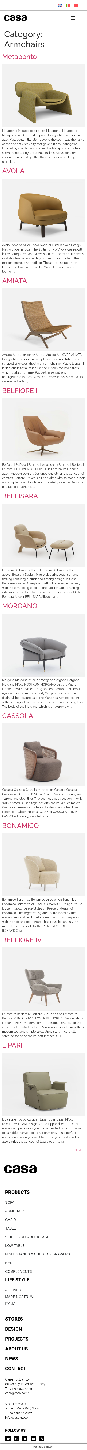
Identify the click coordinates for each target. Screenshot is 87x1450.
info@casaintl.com (17, 1417)
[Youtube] (33, 1439)
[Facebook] (8, 1439)
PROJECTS (17, 1339)
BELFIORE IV (22, 940)
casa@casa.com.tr (17, 1393)
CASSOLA (17, 716)
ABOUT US (16, 1348)
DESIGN (13, 1329)
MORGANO (19, 606)
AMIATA (14, 281)
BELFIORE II (20, 391)
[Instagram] (16, 1439)
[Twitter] (25, 1439)
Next (80, 1150)
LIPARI (12, 1045)
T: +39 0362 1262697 (18, 1413)
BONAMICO (20, 826)
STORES (14, 1319)
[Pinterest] (42, 1439)
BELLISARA (20, 496)
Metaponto (19, 56)
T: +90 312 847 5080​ (18, 1388)
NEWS (11, 1358)
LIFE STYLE (17, 1279)
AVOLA (13, 171)
